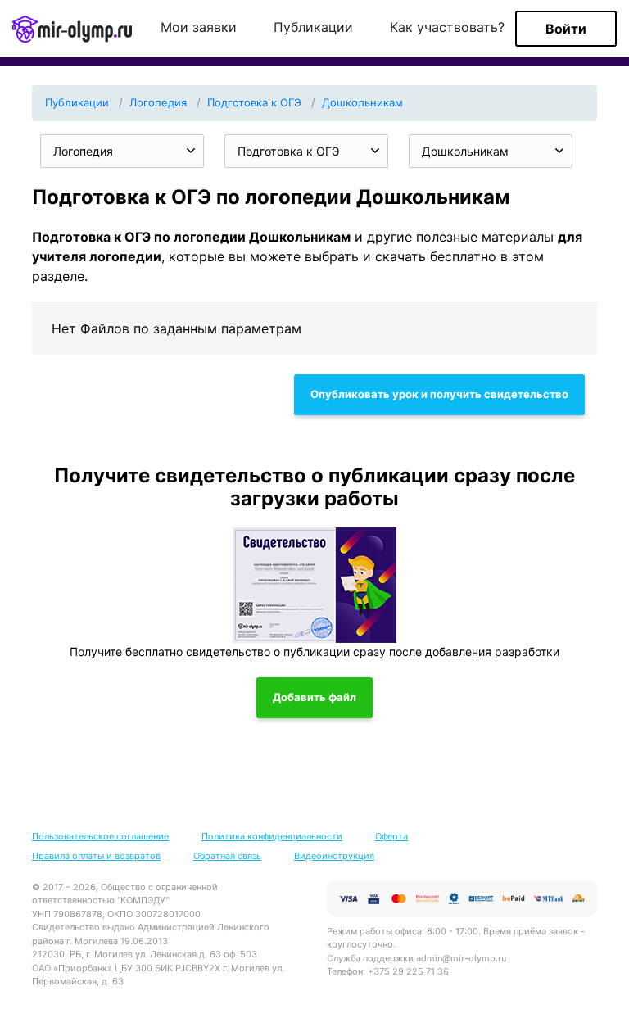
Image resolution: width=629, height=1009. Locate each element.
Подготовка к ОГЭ (254, 102)
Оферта (391, 836)
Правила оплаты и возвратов (96, 856)
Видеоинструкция (334, 856)
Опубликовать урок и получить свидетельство (439, 393)
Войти (565, 28)
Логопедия (158, 102)
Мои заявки (199, 27)
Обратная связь (227, 856)
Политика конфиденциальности (271, 836)
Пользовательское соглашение (100, 836)
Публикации (313, 27)
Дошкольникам (362, 102)
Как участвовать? (447, 27)
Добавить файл (314, 697)
